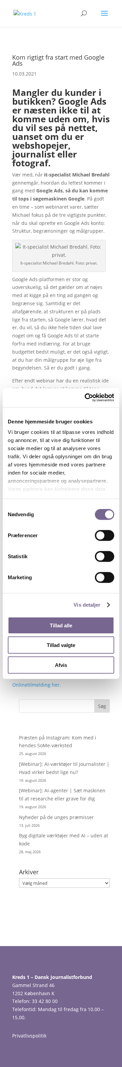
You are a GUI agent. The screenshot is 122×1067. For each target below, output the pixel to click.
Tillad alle (61, 625)
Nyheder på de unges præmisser (56, 817)
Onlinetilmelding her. (36, 685)
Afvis (61, 665)
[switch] (104, 535)
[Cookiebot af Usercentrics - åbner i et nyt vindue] (86, 397)
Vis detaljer (87, 605)
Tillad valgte (61, 645)
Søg (102, 706)
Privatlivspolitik (29, 1035)
